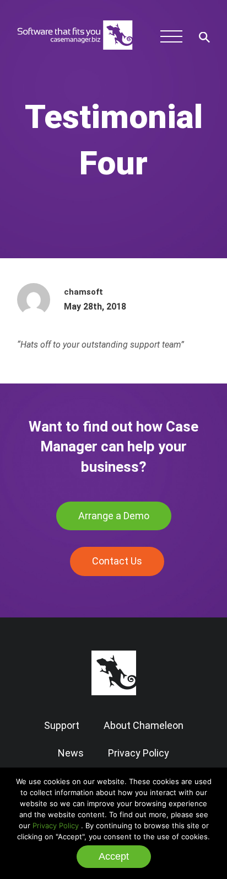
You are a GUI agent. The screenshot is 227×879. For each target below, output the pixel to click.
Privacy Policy (56, 825)
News (71, 753)
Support (61, 725)
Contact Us (117, 561)
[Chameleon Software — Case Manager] (75, 52)
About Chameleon (143, 725)
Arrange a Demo (113, 515)
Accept (114, 856)
